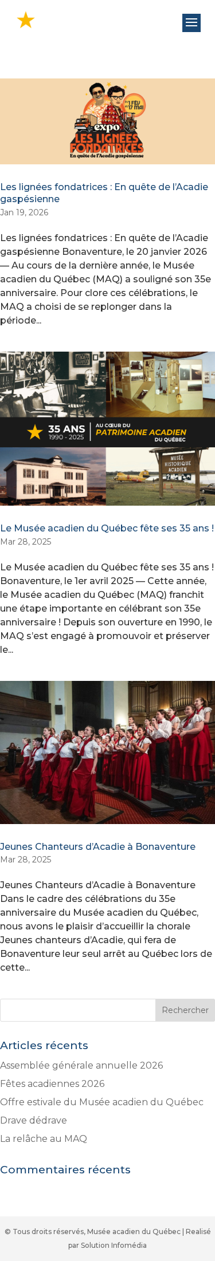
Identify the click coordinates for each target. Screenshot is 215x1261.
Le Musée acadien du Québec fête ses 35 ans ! (107, 528)
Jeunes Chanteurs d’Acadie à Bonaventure (98, 846)
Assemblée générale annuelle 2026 (81, 1065)
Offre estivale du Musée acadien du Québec (102, 1102)
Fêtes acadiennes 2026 (52, 1083)
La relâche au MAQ (43, 1138)
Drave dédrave (33, 1120)
